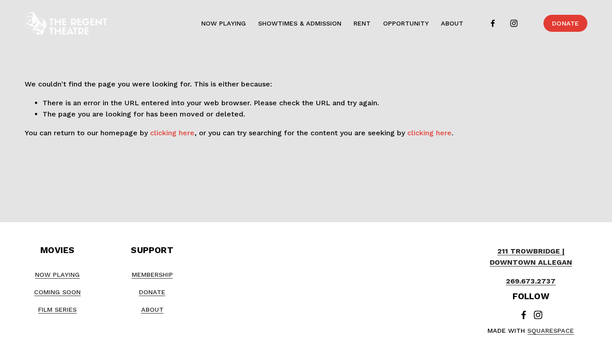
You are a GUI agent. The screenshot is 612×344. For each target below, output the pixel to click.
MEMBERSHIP (152, 274)
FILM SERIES (57, 309)
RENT (362, 23)
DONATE (565, 23)
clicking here (172, 133)
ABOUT (452, 23)
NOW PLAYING (223, 23)
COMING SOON (57, 292)
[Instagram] (513, 23)
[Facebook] (492, 23)
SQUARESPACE (550, 330)
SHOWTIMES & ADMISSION (299, 23)
